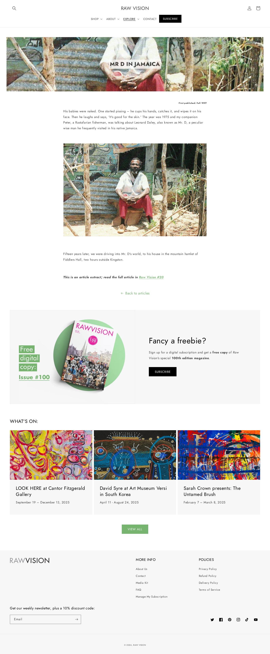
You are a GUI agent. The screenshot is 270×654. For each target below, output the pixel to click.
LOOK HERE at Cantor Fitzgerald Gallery (50, 491)
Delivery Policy (208, 583)
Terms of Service (209, 590)
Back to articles (137, 293)
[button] (14, 8)
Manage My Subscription (151, 597)
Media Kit (142, 583)
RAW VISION (139, 645)
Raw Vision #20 (151, 277)
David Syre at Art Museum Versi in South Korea (133, 491)
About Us (141, 569)
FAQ (138, 590)
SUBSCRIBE (163, 372)
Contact (140, 576)
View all (135, 529)
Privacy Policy (208, 569)
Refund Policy (207, 576)
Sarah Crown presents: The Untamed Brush (212, 491)
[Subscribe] (76, 619)
